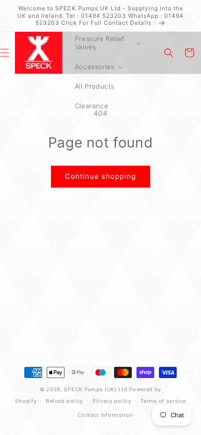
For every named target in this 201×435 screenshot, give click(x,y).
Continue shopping (100, 176)
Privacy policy (112, 401)
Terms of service (163, 401)
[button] (106, 43)
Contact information (105, 415)
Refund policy (64, 401)
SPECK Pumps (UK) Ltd (95, 389)
